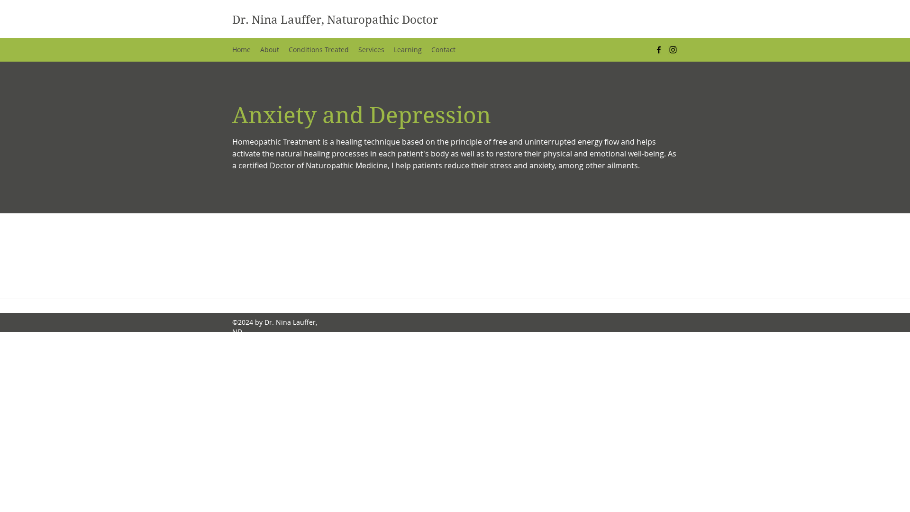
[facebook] (659, 50)
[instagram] (673, 50)
